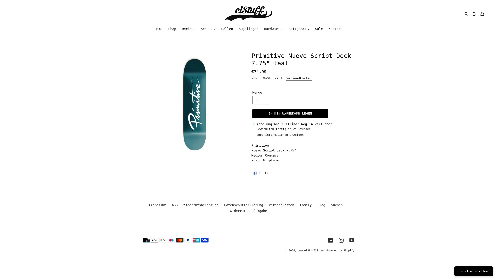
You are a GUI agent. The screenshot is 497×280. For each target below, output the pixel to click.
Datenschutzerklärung (243, 205)
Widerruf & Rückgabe (248, 211)
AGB (175, 205)
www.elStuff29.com (311, 250)
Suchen (337, 205)
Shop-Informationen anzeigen (280, 134)
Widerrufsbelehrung (200, 205)
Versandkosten (299, 78)
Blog (321, 205)
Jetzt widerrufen (474, 271)
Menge (257, 92)
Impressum (157, 205)
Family (306, 205)
